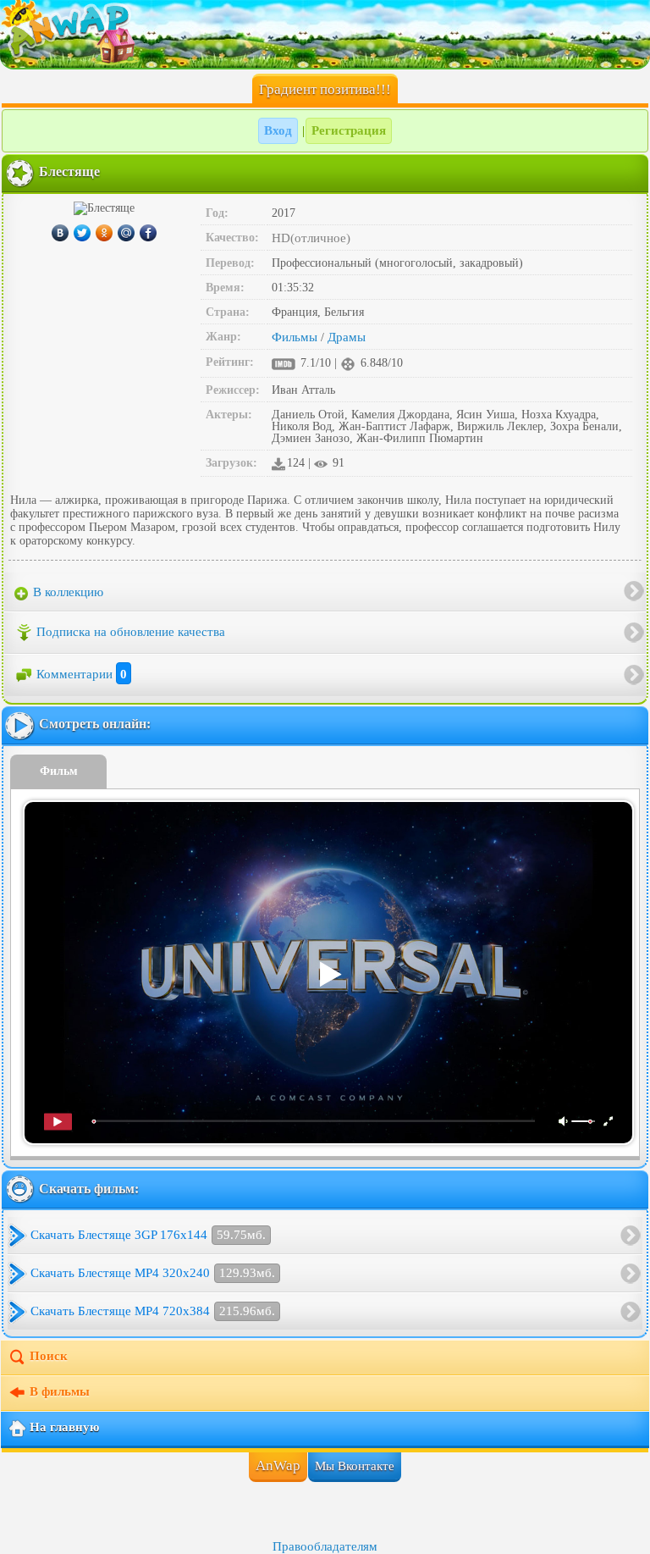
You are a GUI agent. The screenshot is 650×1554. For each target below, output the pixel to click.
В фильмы (60, 1392)
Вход (278, 130)
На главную (64, 1428)
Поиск (49, 1356)
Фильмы (294, 337)
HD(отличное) (311, 238)
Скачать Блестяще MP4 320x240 (152, 1273)
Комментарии (81, 674)
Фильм (59, 771)
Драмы (347, 337)
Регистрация (348, 130)
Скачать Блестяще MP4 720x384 (152, 1311)
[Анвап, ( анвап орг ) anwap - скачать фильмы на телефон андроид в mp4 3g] (325, 34)
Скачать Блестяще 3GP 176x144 (148, 1235)
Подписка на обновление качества (130, 632)
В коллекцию (66, 592)
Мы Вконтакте (354, 1466)
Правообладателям (325, 1546)
